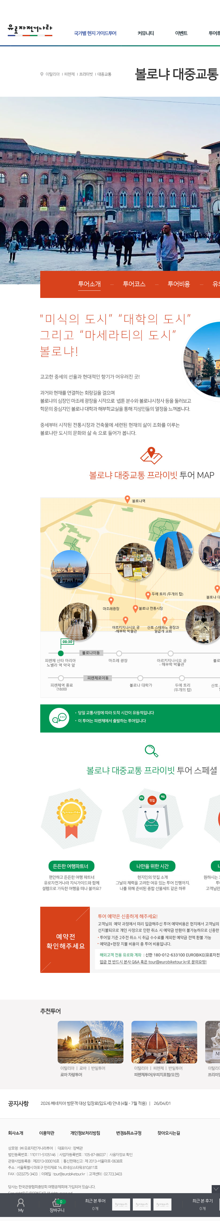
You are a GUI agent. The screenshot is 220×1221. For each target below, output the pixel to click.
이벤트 (181, 33)
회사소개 (15, 1133)
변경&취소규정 (128, 1133)
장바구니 (57, 1206)
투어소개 (89, 284)
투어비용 (179, 284)
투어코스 (134, 284)
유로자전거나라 (30, 30)
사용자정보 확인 (121, 1155)
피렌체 (69, 74)
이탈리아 (53, 74)
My (20, 1210)
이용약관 (46, 1133)
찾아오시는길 (168, 1133)
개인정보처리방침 (85, 1133)
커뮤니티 (146, 33)
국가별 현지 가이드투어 (95, 33)
